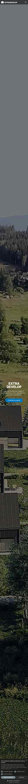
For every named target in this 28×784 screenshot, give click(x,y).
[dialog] (7, 783)
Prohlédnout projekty (14, 400)
